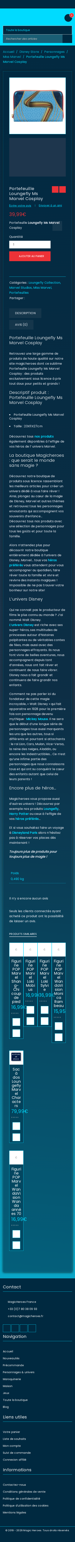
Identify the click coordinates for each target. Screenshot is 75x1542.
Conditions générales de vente (24, 1492)
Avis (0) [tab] (21, 324)
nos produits (44, 436)
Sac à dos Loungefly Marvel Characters (16, 1087)
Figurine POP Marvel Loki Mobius (30, 975)
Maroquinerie (12, 1379)
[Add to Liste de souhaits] (57, 226)
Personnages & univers (18, 1372)
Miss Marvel (12, 57)
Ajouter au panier (31, 256)
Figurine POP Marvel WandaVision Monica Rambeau (59, 983)
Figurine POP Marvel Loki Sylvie (45, 975)
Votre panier (11, 1432)
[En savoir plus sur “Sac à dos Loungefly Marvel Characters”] (16, 1126)
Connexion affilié (14, 1460)
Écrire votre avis (20, 206)
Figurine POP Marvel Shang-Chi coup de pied (16, 981)
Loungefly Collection (44, 282)
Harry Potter (19, 814)
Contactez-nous (14, 1485)
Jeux (6, 1393)
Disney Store (29, 52)
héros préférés (27, 819)
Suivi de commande (17, 1453)
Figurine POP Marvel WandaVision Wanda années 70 (16, 1191)
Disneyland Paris (25, 832)
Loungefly (51, 809)
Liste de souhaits (14, 1439)
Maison (8, 1386)
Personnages (54, 52)
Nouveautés (11, 1358)
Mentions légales (14, 1512)
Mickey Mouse (37, 719)
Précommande (13, 1365)
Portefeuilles (19, 292)
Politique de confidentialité (21, 1499)
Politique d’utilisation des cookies (25, 1506)
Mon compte (12, 1446)
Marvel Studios (20, 287)
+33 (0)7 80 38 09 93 (22, 1309)
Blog (6, 1407)
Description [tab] (25, 313)
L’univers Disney (21, 625)
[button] (16, 1022)
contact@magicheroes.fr (25, 1316)
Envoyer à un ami (50, 205)
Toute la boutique (15, 1400)
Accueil (8, 52)
